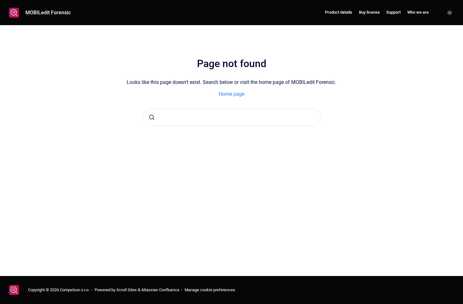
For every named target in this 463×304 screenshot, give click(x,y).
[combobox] (231, 117)
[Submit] (152, 117)
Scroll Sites (126, 289)
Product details (338, 12)
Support (393, 12)
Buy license (369, 12)
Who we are (418, 12)
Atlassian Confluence (160, 289)
